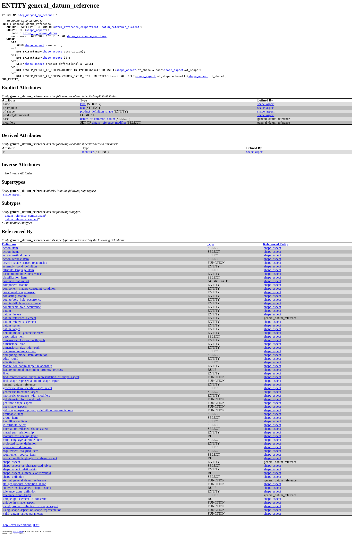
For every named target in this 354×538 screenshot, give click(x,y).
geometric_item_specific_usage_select (27, 388)
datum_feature (12, 314)
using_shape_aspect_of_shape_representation (32, 510)
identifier (88, 152)
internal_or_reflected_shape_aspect (25, 428)
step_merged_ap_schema (35, 15)
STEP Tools (18, 531)
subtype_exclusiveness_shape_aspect (27, 487)
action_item (10, 248)
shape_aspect (36, 30)
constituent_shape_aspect (19, 292)
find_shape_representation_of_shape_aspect (31, 380)
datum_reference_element (120, 26)
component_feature (15, 285)
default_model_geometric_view (23, 332)
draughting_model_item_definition (25, 355)
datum (7, 310)
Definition (9, 244)
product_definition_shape (96, 111)
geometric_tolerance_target (20, 392)
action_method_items (16, 255)
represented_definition (17, 447)
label (83, 104)
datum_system (12, 325)
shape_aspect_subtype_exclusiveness (27, 473)
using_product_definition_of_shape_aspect (30, 506)
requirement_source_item (19, 454)
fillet (6, 373)
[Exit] (36, 525)
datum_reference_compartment (76, 26)
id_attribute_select (14, 425)
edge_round (10, 358)
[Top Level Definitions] (17, 525)
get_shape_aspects (15, 406)
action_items (11, 251)
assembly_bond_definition (20, 266)
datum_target (11, 329)
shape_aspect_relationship (19, 469)
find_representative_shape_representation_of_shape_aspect (41, 377)
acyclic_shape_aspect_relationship (25, 262)
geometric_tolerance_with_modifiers (26, 395)
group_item (10, 417)
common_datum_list (16, 281)
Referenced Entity (275, 244)
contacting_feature (15, 296)
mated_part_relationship (18, 432)
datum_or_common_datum (40, 33)
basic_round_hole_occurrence (22, 273)
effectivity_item (13, 362)
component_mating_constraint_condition (29, 288)
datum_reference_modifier (87, 36)
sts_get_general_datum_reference (24, 480)
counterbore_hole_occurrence (22, 299)
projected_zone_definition (19, 443)
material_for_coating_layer (20, 436)
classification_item (15, 277)
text (82, 107)
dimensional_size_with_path (21, 347)
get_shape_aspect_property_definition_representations (38, 410)
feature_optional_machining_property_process (33, 369)
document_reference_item (19, 351)
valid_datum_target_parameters (23, 513)
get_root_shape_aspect (17, 403)
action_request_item (16, 259)
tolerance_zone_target (17, 495)
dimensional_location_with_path (24, 340)
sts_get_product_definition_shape (24, 484)
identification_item (15, 421)
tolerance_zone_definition (19, 491)
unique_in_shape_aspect (18, 502)
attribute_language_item (18, 270)
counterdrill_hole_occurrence (22, 303)
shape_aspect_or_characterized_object (27, 465)
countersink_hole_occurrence (22, 307)
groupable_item (13, 414)
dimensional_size (14, 344)
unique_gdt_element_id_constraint (25, 498)
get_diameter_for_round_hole (22, 399)
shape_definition (13, 476)
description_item (13, 336)
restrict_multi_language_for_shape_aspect (30, 458)
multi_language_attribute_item (22, 439)
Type (210, 244)
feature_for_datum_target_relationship (27, 366)
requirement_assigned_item (20, 451)
